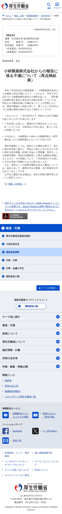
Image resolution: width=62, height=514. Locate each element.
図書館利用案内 (12, 391)
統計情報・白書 (11, 350)
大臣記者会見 (12, 244)
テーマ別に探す (11, 317)
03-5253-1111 (32, 502)
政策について (10, 333)
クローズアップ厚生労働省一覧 (20, 396)
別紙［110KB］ (16, 184)
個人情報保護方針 (43, 453)
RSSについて (41, 470)
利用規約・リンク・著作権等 (17, 454)
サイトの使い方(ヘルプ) (17, 470)
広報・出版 (11, 260)
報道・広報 (8, 325)
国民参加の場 (12, 276)
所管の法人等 (11, 386)
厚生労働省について (13, 341)
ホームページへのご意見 (17, 475)
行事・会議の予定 (15, 268)
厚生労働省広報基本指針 (18, 236)
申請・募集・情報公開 (15, 366)
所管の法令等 (10, 358)
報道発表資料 (12, 252)
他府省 (8, 380)
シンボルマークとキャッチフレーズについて (17, 463)
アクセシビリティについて (47, 463)
